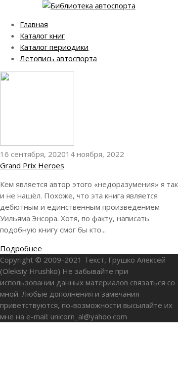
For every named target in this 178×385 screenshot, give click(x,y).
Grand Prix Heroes (32, 165)
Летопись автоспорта (58, 58)
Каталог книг (42, 35)
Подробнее (21, 248)
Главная (34, 24)
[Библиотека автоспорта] (89, 5)
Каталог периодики (54, 47)
